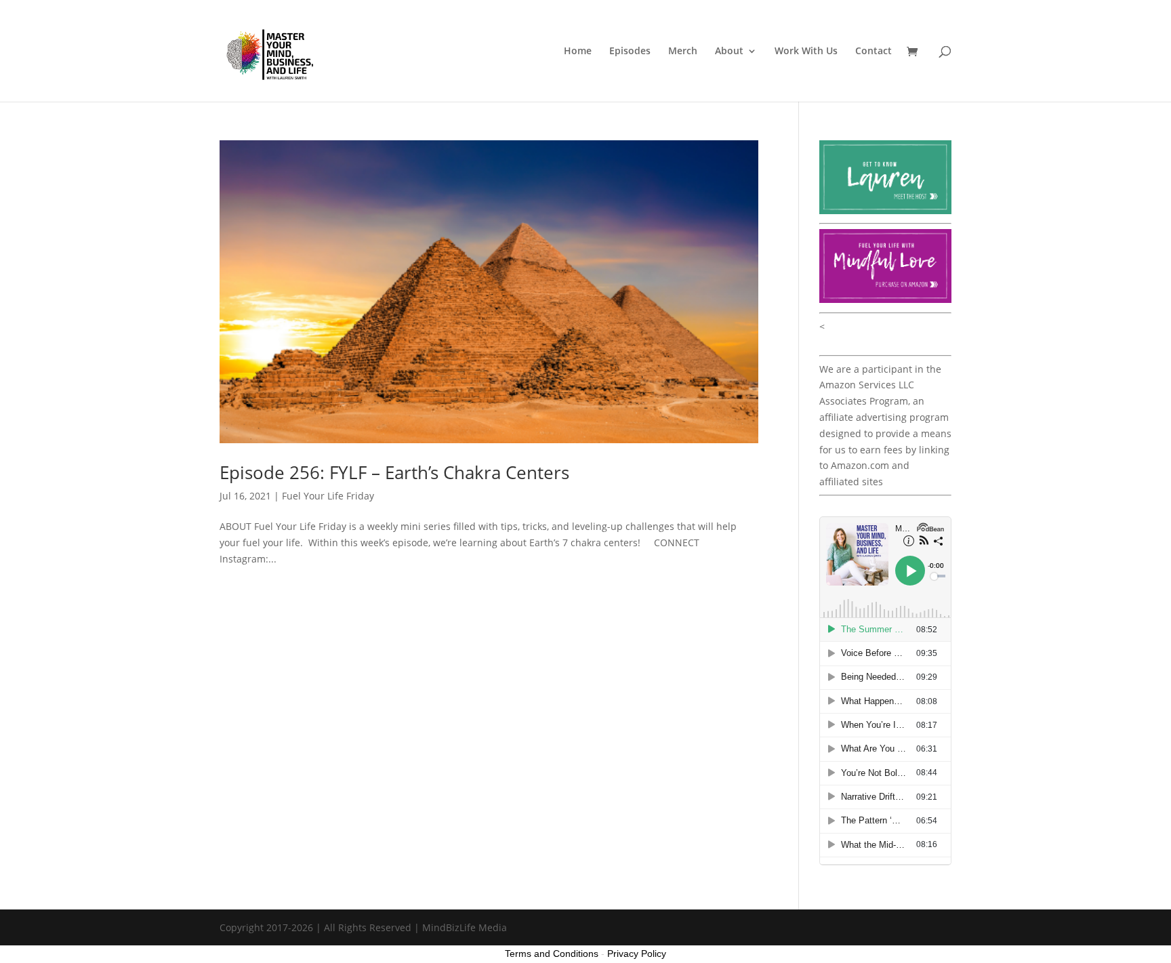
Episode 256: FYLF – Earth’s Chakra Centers (394, 472)
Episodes (630, 51)
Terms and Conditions (551, 953)
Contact (873, 51)
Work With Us (806, 51)
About (729, 51)
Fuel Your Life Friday (328, 495)
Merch (682, 51)
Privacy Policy (636, 953)
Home (578, 51)
